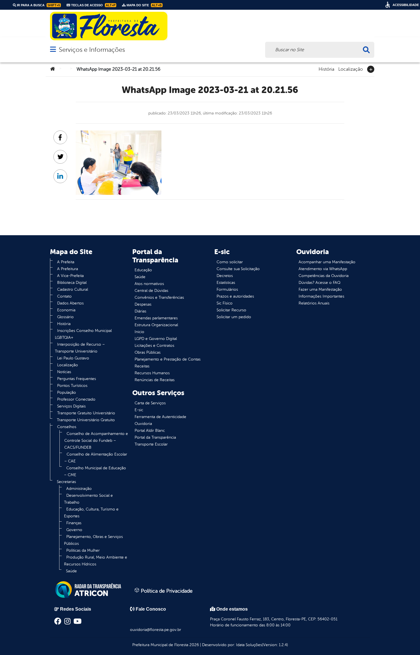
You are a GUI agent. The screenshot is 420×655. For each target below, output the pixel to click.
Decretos (225, 276)
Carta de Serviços (150, 403)
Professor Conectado (76, 399)
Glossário (65, 317)
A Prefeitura (67, 269)
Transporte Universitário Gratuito (86, 420)
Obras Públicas (148, 352)
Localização (350, 69)
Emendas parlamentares (156, 318)
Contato (64, 296)
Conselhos (66, 427)
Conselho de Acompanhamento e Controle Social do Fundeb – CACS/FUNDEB (96, 441)
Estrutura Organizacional (156, 325)
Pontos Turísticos (72, 385)
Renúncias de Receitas (155, 380)
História (326, 69)
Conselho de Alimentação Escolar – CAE (95, 457)
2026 (193, 645)
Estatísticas (226, 282)
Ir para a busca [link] (38, 5)
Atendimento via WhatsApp (323, 269)
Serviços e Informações (92, 49)
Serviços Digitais (71, 406)
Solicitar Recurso (231, 310)
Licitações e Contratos (154, 345)
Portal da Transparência (155, 437)
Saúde (71, 571)
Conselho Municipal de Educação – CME (95, 471)
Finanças (73, 523)
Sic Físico (225, 303)
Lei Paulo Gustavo (73, 358)
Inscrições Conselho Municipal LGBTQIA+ (83, 334)
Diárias (140, 311)
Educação (143, 270)
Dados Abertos (70, 303)
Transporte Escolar (151, 444)
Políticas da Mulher (83, 550)
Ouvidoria (143, 424)
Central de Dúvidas (151, 290)
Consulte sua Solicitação (238, 269)
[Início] (52, 69)
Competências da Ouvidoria (324, 276)
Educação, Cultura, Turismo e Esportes (91, 512)
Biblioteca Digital (72, 282)
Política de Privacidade (166, 591)
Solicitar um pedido (234, 317)
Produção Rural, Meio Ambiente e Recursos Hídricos (95, 560)
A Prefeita (65, 262)
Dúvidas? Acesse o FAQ (319, 282)
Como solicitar (230, 262)
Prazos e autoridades (235, 296)
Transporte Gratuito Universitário (86, 413)
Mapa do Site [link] (144, 5)
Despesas (143, 304)
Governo (74, 530)
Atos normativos (149, 284)
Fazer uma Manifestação (320, 289)
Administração (79, 488)
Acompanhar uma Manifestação (327, 262)
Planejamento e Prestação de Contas (168, 359)
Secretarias (66, 482)
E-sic (139, 410)
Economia (66, 310)
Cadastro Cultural (72, 289)
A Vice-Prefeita (70, 276)
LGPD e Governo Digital (156, 339)
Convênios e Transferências (159, 297)
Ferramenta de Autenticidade (160, 417)
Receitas (142, 366)
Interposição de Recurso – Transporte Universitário (80, 347)
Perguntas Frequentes (76, 379)
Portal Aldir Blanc (150, 430)
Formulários (227, 289)
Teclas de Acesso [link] (92, 5)
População (66, 392)
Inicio (139, 332)
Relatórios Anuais (314, 303)
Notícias (64, 372)
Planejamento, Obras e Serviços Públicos (93, 540)
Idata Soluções (249, 645)
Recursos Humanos (152, 373)
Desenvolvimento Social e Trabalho (88, 498)
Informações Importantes (321, 296)
